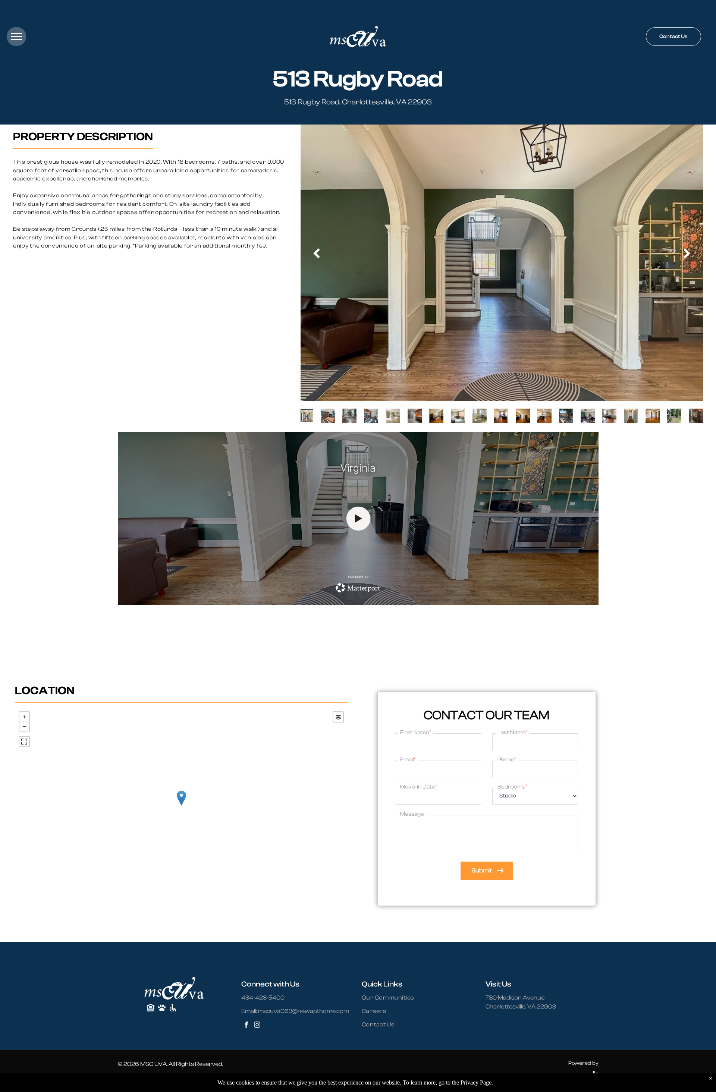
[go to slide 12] (544, 416)
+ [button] (24, 717)
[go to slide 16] (631, 416)
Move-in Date (418, 786)
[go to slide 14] (588, 416)
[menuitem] (392, 997)
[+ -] (181, 805)
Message (412, 814)
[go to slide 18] (674, 416)
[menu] (16, 36)
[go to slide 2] (328, 416)
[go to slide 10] (501, 416)
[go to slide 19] (696, 416)
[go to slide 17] (653, 416)
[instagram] (257, 1026)
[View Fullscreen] (24, 741)
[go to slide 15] (609, 416)
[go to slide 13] (566, 416)
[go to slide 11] (523, 416)
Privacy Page (476, 1082)
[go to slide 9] (479, 416)
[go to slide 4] (371, 416)
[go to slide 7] (436, 416)
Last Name (512, 732)
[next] (687, 254)
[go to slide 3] (349, 416)
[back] (316, 254)
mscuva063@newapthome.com (303, 1011)
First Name (415, 732)
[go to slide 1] (307, 415)
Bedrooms (512, 786)
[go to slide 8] (458, 416)
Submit (482, 870)
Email (408, 759)
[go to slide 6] (415, 416)
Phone (506, 759)
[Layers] (338, 717)
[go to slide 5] (393, 416)
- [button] (24, 726)
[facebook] (246, 1026)
